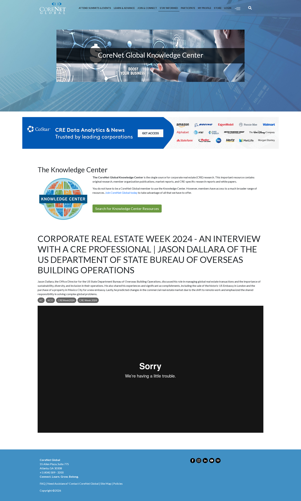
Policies (118, 483)
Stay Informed (169, 8)
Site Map (106, 483)
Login (227, 8)
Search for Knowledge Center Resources (127, 208)
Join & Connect (147, 8)
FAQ (42, 483)
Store (217, 8)
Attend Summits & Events (95, 8)
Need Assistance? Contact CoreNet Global (73, 483)
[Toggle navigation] (237, 8)
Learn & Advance (124, 8)
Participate (188, 8)
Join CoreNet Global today (121, 192)
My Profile (204, 8)
